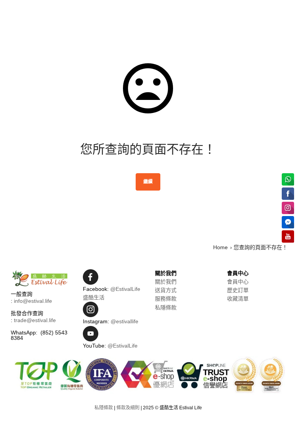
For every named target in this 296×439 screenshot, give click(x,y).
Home (220, 247)
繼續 (148, 181)
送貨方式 (166, 290)
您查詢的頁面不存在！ (261, 247)
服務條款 (166, 298)
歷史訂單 (238, 290)
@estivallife (124, 321)
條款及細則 (128, 407)
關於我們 (166, 282)
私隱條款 (166, 307)
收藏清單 (238, 298)
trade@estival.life (35, 320)
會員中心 (238, 282)
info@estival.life (33, 301)
